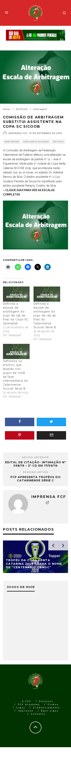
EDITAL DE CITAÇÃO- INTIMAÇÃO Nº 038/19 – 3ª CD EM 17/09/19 (35, 463)
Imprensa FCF (17, 133)
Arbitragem (12, 142)
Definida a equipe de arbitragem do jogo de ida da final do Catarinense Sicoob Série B (45, 315)
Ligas (20, 707)
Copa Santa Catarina (36, 142)
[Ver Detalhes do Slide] (35, 35)
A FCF (26, 701)
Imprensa (25, 711)
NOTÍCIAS (58, 142)
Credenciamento (46, 707)
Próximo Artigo (35, 472)
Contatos (38, 714)
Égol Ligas (50, 711)
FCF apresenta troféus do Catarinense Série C (35, 478)
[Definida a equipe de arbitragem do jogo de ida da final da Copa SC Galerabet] (16, 294)
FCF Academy (29, 704)
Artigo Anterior (35, 457)
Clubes (53, 704)
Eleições (46, 701)
